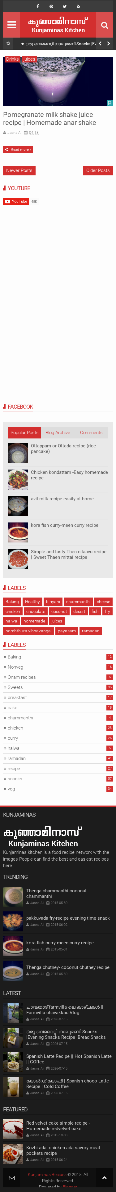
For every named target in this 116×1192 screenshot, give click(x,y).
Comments (91, 432)
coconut (59, 611)
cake (12, 707)
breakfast (17, 697)
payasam (67, 630)
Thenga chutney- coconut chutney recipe (68, 967)
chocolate (35, 611)
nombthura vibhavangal (29, 630)
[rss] (78, 6)
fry (107, 611)
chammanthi (78, 601)
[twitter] (65, 6)
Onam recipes (22, 677)
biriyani (53, 601)
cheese (103, 601)
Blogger (69, 1186)
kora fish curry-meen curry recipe (64, 525)
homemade (34, 620)
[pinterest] (51, 6)
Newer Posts (19, 170)
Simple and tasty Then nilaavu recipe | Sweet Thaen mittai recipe (68, 554)
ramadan (91, 630)
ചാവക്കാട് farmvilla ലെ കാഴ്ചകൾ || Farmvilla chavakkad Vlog (64, 1009)
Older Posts (98, 170)
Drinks (12, 59)
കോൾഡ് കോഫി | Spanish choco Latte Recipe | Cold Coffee (67, 1083)
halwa (11, 620)
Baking (12, 601)
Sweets (15, 687)
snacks (15, 779)
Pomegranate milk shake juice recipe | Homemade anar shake (49, 118)
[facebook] (38, 6)
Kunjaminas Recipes (47, 1174)
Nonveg (15, 667)
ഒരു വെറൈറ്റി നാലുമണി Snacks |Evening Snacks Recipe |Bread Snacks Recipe (66, 45)
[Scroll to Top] (104, 1177)
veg (11, 789)
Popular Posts (25, 432)
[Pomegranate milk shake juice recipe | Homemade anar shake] (58, 81)
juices (29, 59)
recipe (14, 768)
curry (13, 738)
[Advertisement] (49, 304)
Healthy (32, 601)
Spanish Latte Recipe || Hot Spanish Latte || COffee (69, 1059)
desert (79, 611)
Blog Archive (57, 432)
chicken (13, 611)
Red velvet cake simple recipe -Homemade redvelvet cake (58, 1125)
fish (95, 611)
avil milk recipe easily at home (62, 499)
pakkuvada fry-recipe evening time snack (68, 918)
